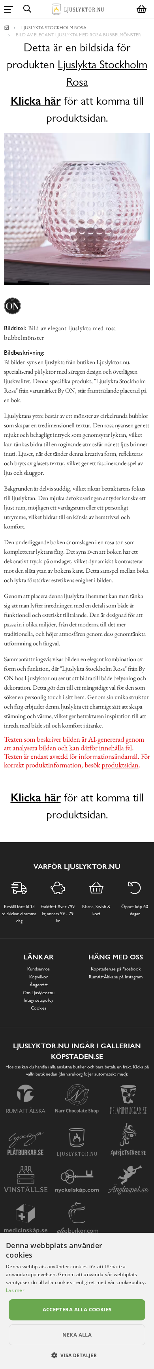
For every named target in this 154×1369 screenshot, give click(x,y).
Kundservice (38, 969)
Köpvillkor (38, 977)
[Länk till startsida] (6, 27)
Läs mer (15, 1290)
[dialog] (77, 1301)
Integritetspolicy (38, 1000)
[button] (77, 1355)
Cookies (38, 1008)
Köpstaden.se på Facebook (116, 969)
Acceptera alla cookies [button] (77, 1309)
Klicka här (36, 100)
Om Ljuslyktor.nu (38, 992)
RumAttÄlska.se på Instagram (116, 977)
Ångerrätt (39, 984)
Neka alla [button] (77, 1334)
